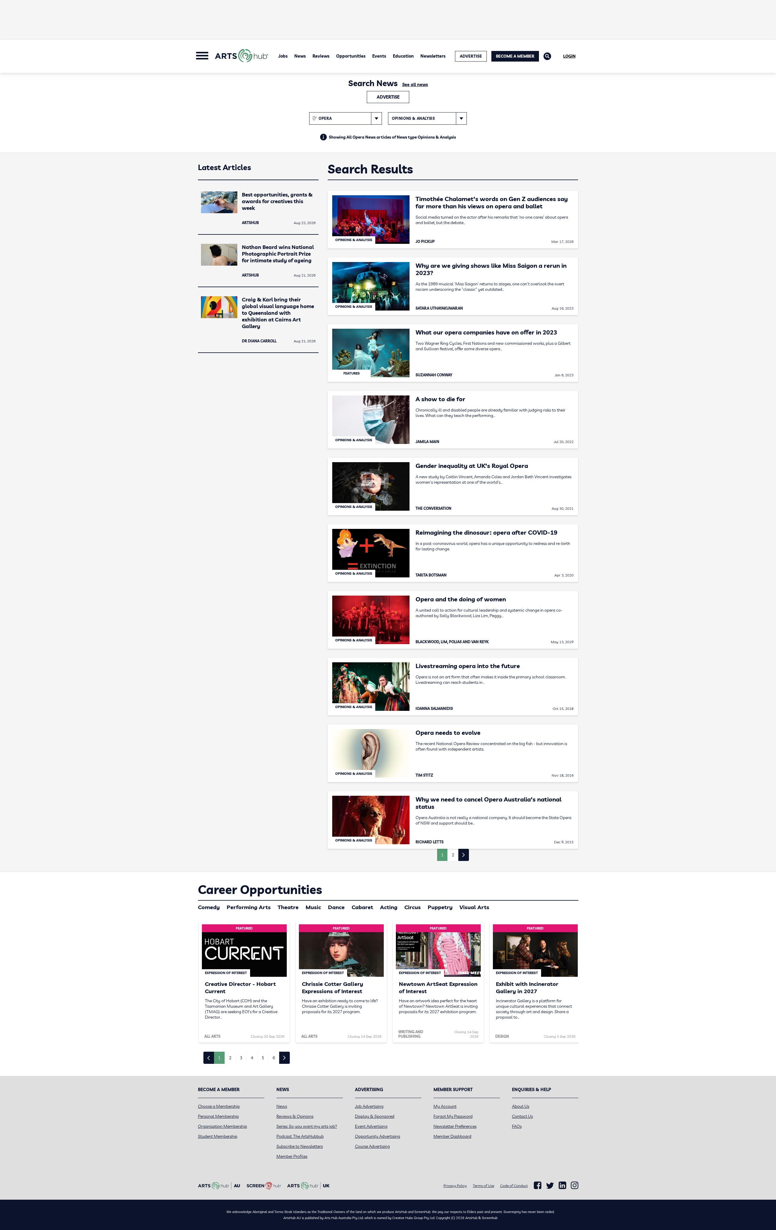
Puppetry (440, 907)
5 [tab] (263, 1057)
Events (379, 56)
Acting (388, 907)
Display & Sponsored (374, 1116)
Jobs (283, 56)
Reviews (321, 56)
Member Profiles (291, 1156)
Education (403, 56)
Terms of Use (483, 1185)
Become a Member (515, 56)
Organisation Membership (222, 1126)
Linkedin (562, 1185)
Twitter (550, 1185)
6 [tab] (274, 1057)
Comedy (209, 907)
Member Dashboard (452, 1136)
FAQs (517, 1126)
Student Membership (217, 1136)
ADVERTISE (471, 56)
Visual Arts (474, 907)
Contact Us (522, 1116)
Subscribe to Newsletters (299, 1146)
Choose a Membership (219, 1106)
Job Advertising (369, 1106)
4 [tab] (252, 1057)
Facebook (537, 1185)
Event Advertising (371, 1126)
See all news (415, 84)
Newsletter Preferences (455, 1126)
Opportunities (351, 56)
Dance (336, 907)
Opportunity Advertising (377, 1136)
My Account (445, 1106)
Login (569, 56)
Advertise (388, 97)
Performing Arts (249, 907)
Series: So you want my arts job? (306, 1126)
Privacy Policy (455, 1185)
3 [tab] (241, 1057)
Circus (412, 907)
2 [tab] (230, 1057)
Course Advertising (372, 1146)
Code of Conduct (514, 1185)
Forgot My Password (453, 1116)
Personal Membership (218, 1116)
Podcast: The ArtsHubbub (300, 1136)
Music (313, 907)
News (300, 56)
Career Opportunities (260, 889)
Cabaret (362, 907)
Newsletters (433, 56)
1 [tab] (219, 1057)
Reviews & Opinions (294, 1116)
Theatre (288, 907)
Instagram (574, 1185)
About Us (520, 1106)
